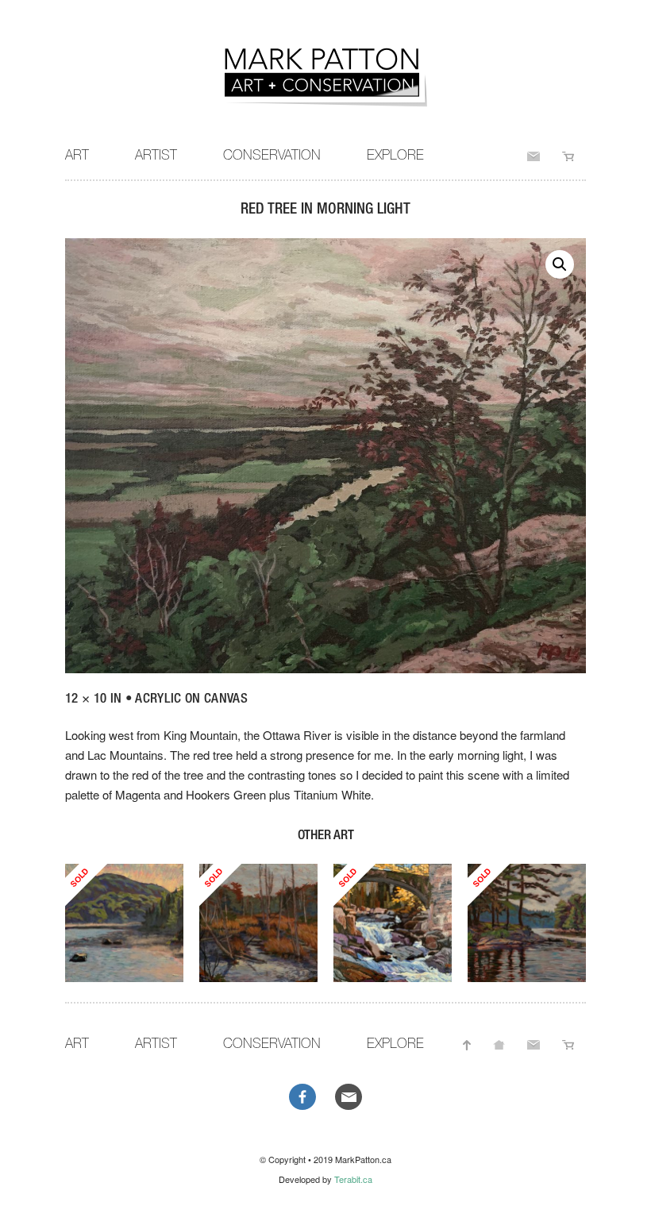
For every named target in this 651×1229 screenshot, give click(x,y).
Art (77, 155)
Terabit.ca (353, 1179)
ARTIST (156, 155)
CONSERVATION (272, 155)
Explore (395, 155)
